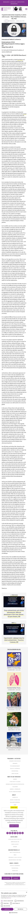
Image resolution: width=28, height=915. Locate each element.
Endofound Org (11, 709)
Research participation (15, 760)
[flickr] (17, 833)
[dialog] (14, 903)
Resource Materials (15, 802)
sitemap (15, 846)
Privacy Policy (8, 882)
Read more (9, 898)
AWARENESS (14, 4)
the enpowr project (15, 766)
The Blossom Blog (14, 649)
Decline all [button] (20, 909)
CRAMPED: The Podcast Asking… (14, 667)
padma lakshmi (15, 844)
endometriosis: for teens (15, 859)
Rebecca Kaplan (11, 729)
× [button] (26, 892)
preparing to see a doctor (15, 857)
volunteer (15, 786)
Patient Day (15, 870)
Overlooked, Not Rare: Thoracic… (14, 688)
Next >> (14, 622)
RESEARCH (6, 2)
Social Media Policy (20, 884)
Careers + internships (15, 789)
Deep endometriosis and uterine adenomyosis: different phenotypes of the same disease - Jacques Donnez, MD (14, 613)
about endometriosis (15, 852)
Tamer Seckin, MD (15, 841)
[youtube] (12, 833)
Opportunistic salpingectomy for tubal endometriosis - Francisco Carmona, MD (14, 640)
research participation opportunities (15, 784)
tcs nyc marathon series (15, 791)
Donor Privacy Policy (10, 884)
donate (15, 779)
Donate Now (14, 826)
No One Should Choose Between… (14, 747)
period (24, 113)
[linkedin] (22, 833)
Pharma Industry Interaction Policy (15, 883)
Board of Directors (15, 799)
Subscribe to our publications (14, 874)
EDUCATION (20, 2)
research (15, 763)
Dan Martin (20, 59)
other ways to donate (15, 781)
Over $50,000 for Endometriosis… (14, 707)
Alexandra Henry (11, 669)
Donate (16, 878)
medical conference (15, 768)
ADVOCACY (13, 2)
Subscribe (6, 878)
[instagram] (15, 833)
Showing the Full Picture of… (14, 727)
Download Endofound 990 (15, 839)
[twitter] (10, 833)
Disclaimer (22, 882)
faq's (15, 854)
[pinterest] (20, 833)
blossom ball (15, 770)
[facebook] (7, 833)
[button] (14, 912)
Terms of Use (15, 882)
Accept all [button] (7, 909)
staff (15, 804)
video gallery (15, 773)
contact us (15, 797)
